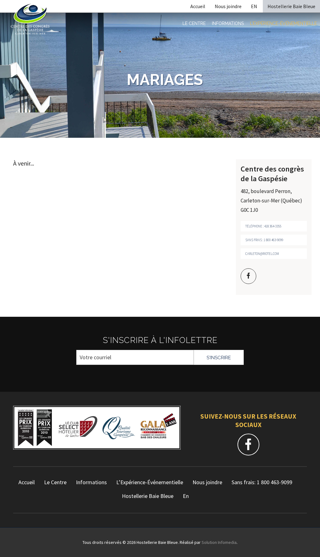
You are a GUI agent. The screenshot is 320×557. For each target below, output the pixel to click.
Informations (228, 23)
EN (254, 6)
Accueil (197, 6)
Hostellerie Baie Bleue (291, 6)
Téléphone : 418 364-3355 (263, 226)
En (186, 496)
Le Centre (194, 23)
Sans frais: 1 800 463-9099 (262, 482)
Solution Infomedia (219, 542)
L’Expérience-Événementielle (283, 23)
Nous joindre (228, 6)
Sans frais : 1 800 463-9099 (264, 240)
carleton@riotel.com (262, 253)
